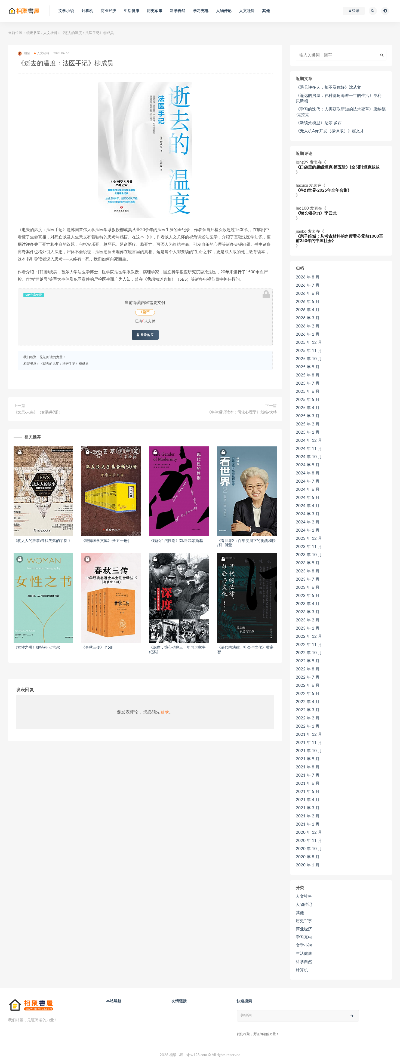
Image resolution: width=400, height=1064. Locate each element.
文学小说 (66, 11)
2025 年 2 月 (307, 424)
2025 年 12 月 (309, 343)
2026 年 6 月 (307, 294)
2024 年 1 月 (307, 530)
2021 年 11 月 (309, 743)
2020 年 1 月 (307, 865)
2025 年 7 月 (307, 383)
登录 (164, 712)
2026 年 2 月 (307, 326)
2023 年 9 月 (307, 563)
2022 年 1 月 (307, 726)
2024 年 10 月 (309, 457)
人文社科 (247, 11)
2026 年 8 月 (307, 277)
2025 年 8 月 (307, 375)
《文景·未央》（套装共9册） (38, 412)
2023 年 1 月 (307, 628)
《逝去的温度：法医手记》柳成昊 (63, 363)
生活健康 (131, 11)
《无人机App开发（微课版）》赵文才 (330, 131)
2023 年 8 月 (307, 571)
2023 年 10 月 (309, 555)
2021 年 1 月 (307, 824)
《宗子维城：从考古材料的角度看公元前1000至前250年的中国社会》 (339, 238)
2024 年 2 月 (307, 522)
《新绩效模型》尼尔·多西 (319, 123)
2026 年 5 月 (307, 302)
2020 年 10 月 (309, 849)
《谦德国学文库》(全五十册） (106, 541)
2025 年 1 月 (307, 432)
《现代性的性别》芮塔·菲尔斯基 (176, 541)
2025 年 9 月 (307, 367)
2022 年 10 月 (309, 653)
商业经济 (108, 11)
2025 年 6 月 (307, 392)
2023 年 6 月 (307, 587)
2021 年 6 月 (307, 783)
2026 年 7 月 (307, 285)
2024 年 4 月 (307, 506)
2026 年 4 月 (307, 310)
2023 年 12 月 (309, 538)
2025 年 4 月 (307, 408)
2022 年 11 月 (309, 645)
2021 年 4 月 (307, 800)
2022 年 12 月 (309, 636)
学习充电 (201, 11)
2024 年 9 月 (307, 465)
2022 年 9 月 (307, 661)
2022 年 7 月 (307, 677)
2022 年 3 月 (307, 710)
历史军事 (154, 11)
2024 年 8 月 (307, 473)
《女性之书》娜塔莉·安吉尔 (37, 647)
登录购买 (147, 334)
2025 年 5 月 (307, 400)
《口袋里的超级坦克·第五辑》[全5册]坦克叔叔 (338, 167)
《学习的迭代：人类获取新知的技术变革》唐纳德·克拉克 (341, 112)
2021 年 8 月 (307, 767)
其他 (266, 11)
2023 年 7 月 (307, 579)
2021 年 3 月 (307, 808)
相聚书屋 (33, 33)
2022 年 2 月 (307, 718)
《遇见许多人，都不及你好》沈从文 (328, 87)
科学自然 (178, 11)
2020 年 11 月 (309, 841)
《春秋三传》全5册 (97, 647)
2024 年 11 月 (309, 449)
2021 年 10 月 (309, 751)
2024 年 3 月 (307, 514)
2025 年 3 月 (307, 416)
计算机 (87, 11)
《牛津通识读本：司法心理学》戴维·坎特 (242, 412)
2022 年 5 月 (307, 694)
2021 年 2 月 (307, 816)
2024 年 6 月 (307, 489)
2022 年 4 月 (307, 702)
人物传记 (224, 11)
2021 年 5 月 (307, 792)
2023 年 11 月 (309, 547)
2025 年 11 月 (309, 351)
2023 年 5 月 (307, 596)
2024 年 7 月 (307, 481)
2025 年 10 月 (309, 359)
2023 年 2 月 (307, 620)
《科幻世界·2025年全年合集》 (324, 190)
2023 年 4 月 (307, 604)
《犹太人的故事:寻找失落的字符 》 (43, 541)
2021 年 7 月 (307, 775)
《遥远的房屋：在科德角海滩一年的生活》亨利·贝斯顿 (339, 98)
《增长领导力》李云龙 (316, 213)
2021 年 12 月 (309, 734)
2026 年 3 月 (307, 318)
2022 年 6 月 (307, 685)
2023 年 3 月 (307, 612)
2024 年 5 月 (307, 498)
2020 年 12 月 (309, 832)
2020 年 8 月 (307, 857)
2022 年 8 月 (307, 669)
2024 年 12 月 (309, 441)
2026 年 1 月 (307, 334)
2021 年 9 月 (307, 759)
